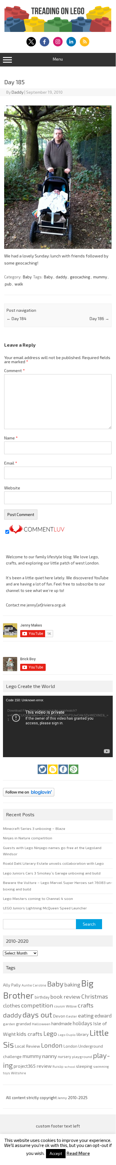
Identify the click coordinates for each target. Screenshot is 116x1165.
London (52, 1045)
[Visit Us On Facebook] (63, 775)
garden (9, 1024)
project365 (25, 1066)
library (83, 1034)
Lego (50, 1033)
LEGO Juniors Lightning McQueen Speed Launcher (45, 908)
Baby (27, 277)
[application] (58, 726)
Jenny (63, 1097)
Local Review (27, 1046)
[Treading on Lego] (57, 30)
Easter (71, 1016)
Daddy (17, 92)
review (44, 1066)
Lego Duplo (67, 1034)
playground (82, 1056)
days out (37, 1014)
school (69, 1066)
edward (103, 1015)
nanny (49, 1056)
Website (12, 487)
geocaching (80, 277)
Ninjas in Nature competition (27, 837)
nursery (64, 1056)
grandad (23, 1023)
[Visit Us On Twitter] (43, 775)
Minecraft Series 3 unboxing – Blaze (34, 828)
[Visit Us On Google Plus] (73, 775)
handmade (61, 1023)
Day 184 (16, 318)
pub (8, 284)
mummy (100, 277)
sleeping (84, 1066)
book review (65, 996)
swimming (101, 1066)
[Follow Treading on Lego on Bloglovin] (28, 798)
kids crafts (29, 1034)
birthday (42, 997)
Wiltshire (18, 1073)
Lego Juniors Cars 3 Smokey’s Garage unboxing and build (52, 873)
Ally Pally (12, 984)
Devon (59, 1015)
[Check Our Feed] (53, 775)
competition (37, 1005)
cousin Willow (65, 1006)
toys (6, 1073)
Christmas (94, 996)
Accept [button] (56, 1153)
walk (19, 284)
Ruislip (58, 1066)
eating (86, 1015)
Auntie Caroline (34, 985)
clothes (11, 1005)
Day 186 (99, 318)
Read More (78, 1153)
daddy (61, 277)
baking (72, 984)
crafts (85, 1005)
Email (10, 462)
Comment (14, 370)
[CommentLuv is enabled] (36, 532)
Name (11, 437)
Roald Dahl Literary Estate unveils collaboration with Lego (53, 863)
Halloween (41, 1024)
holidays (82, 1023)
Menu (58, 59)
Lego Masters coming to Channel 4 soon (38, 898)
